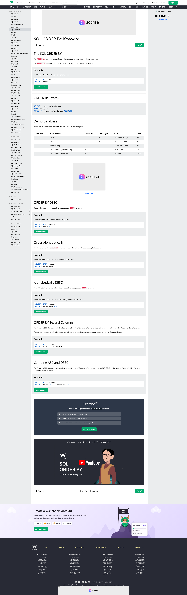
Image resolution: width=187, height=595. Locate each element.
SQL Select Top (16, 51)
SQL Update (15, 45)
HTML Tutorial (42, 557)
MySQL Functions (16, 211)
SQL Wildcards (15, 72)
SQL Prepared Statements (19, 189)
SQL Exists (14, 109)
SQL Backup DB (16, 145)
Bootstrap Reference (75, 566)
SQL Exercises (15, 234)
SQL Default (15, 171)
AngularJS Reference (75, 572)
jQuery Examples (108, 574)
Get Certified (127, 3)
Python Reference (74, 563)
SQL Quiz (14, 232)
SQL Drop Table (16, 150)
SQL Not (13, 38)
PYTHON (43, 7)
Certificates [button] (54, 3)
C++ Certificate (140, 571)
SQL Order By (15, 30)
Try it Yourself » (41, 87)
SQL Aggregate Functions (19, 53)
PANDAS (162, 7)
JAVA (50, 7)
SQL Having (15, 106)
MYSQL (115, 7)
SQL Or (13, 35)
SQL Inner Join (16, 85)
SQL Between (15, 77)
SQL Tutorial (42, 563)
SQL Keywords (15, 209)
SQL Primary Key (16, 163)
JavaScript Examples (108, 560)
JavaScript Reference (74, 560)
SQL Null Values (16, 43)
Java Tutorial (42, 571)
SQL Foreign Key (16, 166)
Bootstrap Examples (108, 568)
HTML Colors (75, 569)
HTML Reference (75, 557)
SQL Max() (14, 59)
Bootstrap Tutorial (42, 568)
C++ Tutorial (42, 572)
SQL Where (14, 27)
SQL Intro (14, 16)
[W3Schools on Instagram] (168, 16)
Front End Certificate (140, 562)
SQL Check (14, 168)
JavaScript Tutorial (42, 560)
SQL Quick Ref (15, 219)
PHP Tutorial (42, 569)
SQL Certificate (16, 199)
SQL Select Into (16, 117)
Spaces (154, 3)
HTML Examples (108, 557)
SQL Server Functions (18, 214)
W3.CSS (64, 7)
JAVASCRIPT (27, 7)
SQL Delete (14, 48)
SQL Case (14, 122)
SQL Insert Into (16, 40)
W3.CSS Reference (74, 565)
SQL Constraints (16, 155)
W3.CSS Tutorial (42, 566)
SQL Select (14, 22)
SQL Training (15, 245)
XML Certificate (140, 574)
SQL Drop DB (15, 142)
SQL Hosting (15, 192)
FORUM (94, 582)
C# (80, 7)
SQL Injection (15, 184)
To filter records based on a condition (74, 414)
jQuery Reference (75, 574)
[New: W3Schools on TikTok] (171, 16)
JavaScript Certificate (140, 560)
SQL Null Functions (17, 124)
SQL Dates (14, 179)
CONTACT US (139, 547)
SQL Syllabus (15, 240)
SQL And (13, 32)
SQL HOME (14, 14)
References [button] (31, 3)
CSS (18, 7)
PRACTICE (120, 547)
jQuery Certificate (140, 568)
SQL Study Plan (16, 242)
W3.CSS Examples (107, 566)
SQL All (13, 114)
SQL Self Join (15, 96)
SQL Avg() (14, 67)
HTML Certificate (140, 557)
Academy (146, 3)
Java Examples (107, 571)
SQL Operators (16, 132)
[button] (76, 2)
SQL (35, 7)
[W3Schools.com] (34, 548)
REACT (107, 7)
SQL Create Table (16, 147)
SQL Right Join (16, 90)
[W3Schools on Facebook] (165, 16)
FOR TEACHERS (101, 547)
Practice (163, 3)
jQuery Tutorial (42, 574)
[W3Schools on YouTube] (156, 16)
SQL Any (13, 111)
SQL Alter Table (16, 153)
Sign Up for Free (41, 529)
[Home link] (12, 2)
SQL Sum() (14, 64)
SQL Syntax (14, 19)
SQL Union (14, 98)
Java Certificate (140, 569)
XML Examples (107, 572)
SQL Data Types (16, 206)
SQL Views (14, 182)
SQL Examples (15, 226)
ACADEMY (108, 582)
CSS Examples (107, 559)
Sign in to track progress (89, 491)
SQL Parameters (16, 187)
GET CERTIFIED (80, 547)
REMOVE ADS (89, 193)
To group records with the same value (74, 418)
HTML (12, 7)
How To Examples (107, 562)
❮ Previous (40, 45)
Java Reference (75, 571)
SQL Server (14, 237)
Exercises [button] (42, 3)
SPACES (61, 547)
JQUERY (123, 7)
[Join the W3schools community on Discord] (162, 16)
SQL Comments (16, 130)
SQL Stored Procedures (18, 127)
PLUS (45, 547)
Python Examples (107, 565)
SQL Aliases (15, 80)
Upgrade (137, 3)
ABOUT (100, 582)
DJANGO (145, 7)
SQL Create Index (16, 174)
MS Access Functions (17, 217)
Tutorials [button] (20, 3)
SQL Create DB (16, 139)
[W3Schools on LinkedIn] (159, 16)
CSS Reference (74, 559)
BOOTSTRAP (97, 7)
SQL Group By (15, 103)
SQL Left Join (15, 88)
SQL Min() (14, 56)
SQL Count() (15, 61)
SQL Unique (14, 161)
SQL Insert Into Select (18, 119)
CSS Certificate (140, 559)
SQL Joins (14, 82)
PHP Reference (75, 568)
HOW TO (87, 7)
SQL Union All (15, 101)
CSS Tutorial (42, 559)
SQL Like (14, 69)
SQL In (13, 74)
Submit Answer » (89, 429)
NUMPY (153, 7)
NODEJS (171, 7)
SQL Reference (74, 562)
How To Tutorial (42, 562)
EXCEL (131, 7)
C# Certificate (140, 572)
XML (137, 7)
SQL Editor (14, 229)
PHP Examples (107, 569)
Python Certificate (140, 565)
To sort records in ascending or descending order (78, 423)
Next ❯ (139, 45)
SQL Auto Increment (17, 176)
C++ (75, 7)
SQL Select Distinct (17, 24)
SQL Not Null (15, 158)
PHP (57, 7)
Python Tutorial (42, 565)
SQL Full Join (15, 93)
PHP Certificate (140, 566)
